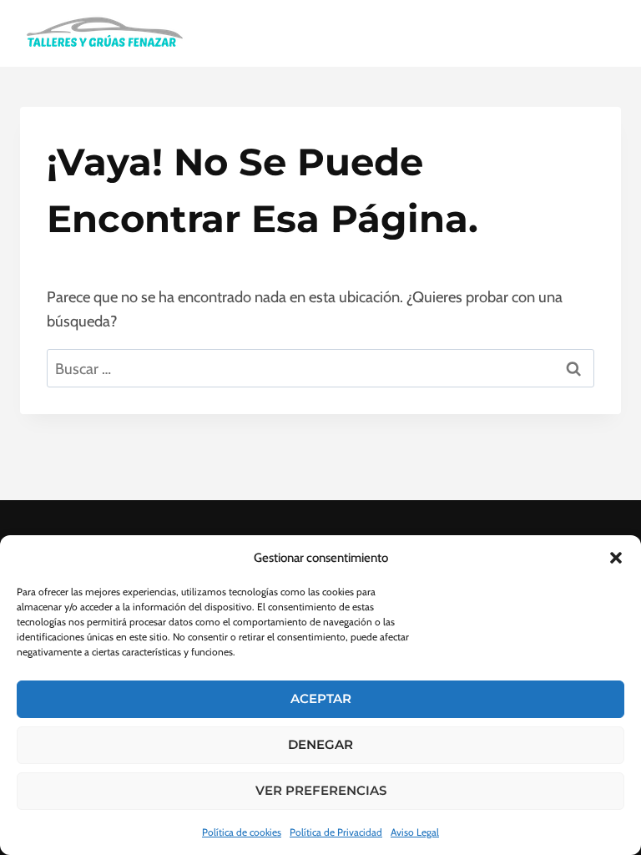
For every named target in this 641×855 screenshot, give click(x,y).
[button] (616, 557)
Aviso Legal (415, 832)
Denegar (320, 744)
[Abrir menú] (601, 33)
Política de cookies (241, 832)
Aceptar (320, 698)
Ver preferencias (320, 790)
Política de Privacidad (336, 832)
